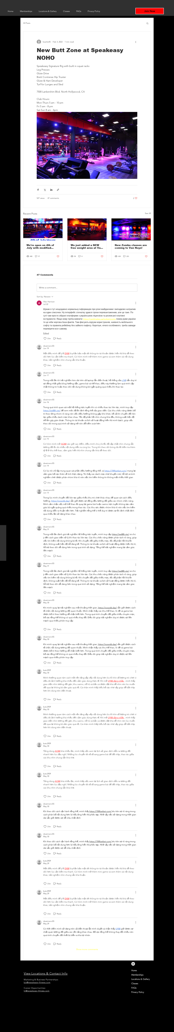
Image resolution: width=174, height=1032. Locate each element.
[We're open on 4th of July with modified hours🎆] (43, 229)
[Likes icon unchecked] (45, 338)
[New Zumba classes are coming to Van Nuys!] (131, 229)
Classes (134, 983)
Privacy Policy (137, 992)
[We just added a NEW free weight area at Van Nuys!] (87, 229)
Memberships (137, 974)
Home (134, 970)
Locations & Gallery (140, 979)
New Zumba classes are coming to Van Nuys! (131, 246)
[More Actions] (135, 303)
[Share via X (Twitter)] (44, 189)
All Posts (26, 23)
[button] (147, 23)
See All (148, 213)
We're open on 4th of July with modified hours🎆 (40, 246)
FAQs (133, 987)
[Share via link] (58, 189)
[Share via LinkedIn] (51, 189)
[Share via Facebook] (38, 189)
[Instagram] (133, 964)
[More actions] (135, 41)
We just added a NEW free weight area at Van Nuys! (86, 246)
